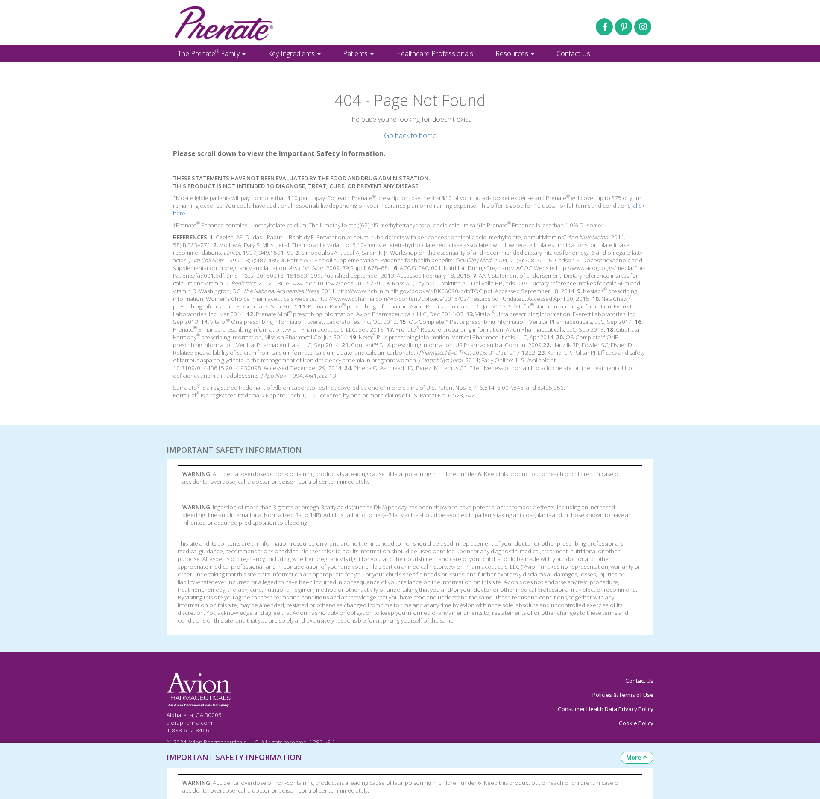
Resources (512, 53)
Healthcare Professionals (434, 53)
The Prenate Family (209, 53)
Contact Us (573, 53)
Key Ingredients (292, 53)
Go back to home (410, 135)
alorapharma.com (189, 722)
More (633, 757)
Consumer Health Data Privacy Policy (605, 709)
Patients (356, 53)
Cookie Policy (636, 723)
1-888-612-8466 (188, 730)
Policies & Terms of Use (622, 695)
